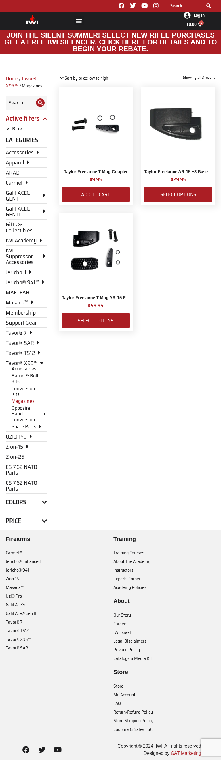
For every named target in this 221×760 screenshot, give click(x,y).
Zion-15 (12, 578)
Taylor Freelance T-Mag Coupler (96, 171)
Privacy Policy (126, 649)
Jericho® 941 (17, 570)
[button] (79, 20)
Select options (178, 194)
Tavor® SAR (17, 648)
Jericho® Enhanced (23, 561)
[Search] (208, 5)
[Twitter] (133, 6)
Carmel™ (14, 552)
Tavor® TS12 (17, 630)
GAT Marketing (186, 753)
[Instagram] (156, 6)
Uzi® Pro (14, 596)
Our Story (122, 615)
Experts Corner (126, 578)
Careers (120, 623)
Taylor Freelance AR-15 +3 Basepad (179, 171)
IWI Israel (122, 632)
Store (118, 686)
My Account (124, 694)
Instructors (123, 570)
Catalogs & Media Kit (132, 658)
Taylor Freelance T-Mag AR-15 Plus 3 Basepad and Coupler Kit (124, 297)
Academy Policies (129, 587)
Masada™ (15, 587)
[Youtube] (144, 6)
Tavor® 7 (14, 622)
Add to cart (95, 194)
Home (12, 78)
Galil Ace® (15, 604)
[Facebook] (121, 6)
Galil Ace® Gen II (21, 613)
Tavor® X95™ (18, 639)
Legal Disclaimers (129, 641)
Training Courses (128, 552)
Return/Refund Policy (133, 712)
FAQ (117, 703)
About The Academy (131, 561)
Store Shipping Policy (133, 720)
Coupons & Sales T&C (133, 729)
